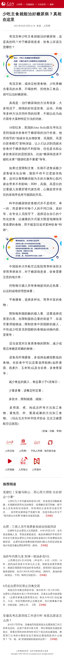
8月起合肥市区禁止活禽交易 (21, 586)
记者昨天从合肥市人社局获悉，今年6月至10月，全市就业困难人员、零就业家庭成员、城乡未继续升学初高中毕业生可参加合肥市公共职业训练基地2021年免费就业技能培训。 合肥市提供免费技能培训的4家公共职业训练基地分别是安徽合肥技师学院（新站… (32, 538)
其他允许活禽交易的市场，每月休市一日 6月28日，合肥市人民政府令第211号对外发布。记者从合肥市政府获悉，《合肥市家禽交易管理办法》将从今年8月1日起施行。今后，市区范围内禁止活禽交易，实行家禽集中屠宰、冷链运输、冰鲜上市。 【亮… (32, 597)
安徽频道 (30, 4)
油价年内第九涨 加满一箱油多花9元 (26, 556)
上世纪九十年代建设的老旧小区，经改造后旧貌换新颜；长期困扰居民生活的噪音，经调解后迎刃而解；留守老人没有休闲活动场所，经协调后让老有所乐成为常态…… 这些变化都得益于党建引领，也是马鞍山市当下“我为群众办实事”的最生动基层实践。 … (32, 508)
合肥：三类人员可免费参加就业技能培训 (29, 526)
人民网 (19, 4)
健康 (52, 4)
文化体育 (42, 4)
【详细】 (49, 516)
